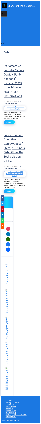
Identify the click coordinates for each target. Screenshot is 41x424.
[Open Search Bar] (2, 43)
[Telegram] (8, 249)
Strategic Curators (12, 403)
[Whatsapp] (8, 239)
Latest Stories (11, 417)
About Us (9, 401)
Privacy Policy (11, 407)
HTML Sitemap (11, 413)
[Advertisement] (20, 29)
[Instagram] (8, 228)
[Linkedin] (8, 234)
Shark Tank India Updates (21, 5)
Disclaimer (9, 409)
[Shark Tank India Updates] (4, 5)
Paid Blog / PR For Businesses (16, 415)
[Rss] (8, 244)
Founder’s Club (11, 411)
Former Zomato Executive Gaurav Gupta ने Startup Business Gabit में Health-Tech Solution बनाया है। (14, 147)
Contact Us (10, 405)
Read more (9, 122)
